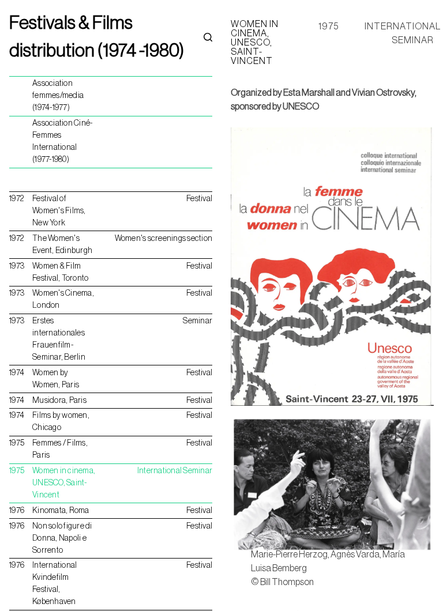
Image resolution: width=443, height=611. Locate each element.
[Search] (208, 37)
